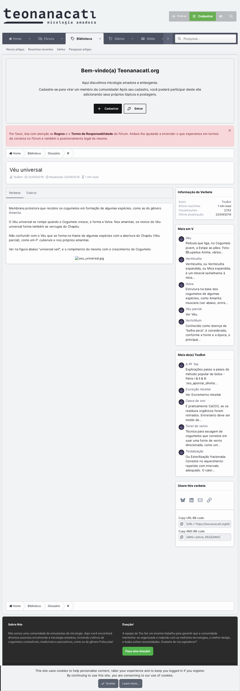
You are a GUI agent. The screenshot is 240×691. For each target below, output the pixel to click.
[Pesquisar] (231, 16)
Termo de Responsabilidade (92, 134)
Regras (59, 134)
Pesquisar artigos (80, 49)
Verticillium (193, 320)
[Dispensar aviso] (229, 131)
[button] (29, 38)
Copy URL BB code (191, 518)
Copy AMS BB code (191, 531)
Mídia (151, 39)
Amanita (15, 212)
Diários (119, 39)
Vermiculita (194, 258)
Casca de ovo (195, 401)
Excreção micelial (198, 389)
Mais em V (186, 229)
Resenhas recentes (40, 49)
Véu (188, 238)
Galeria (31, 193)
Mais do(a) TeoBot (191, 355)
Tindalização (194, 451)
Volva (189, 284)
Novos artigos (15, 49)
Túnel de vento (197, 426)
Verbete (15, 193)
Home (17, 39)
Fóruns (49, 39)
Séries (61, 49)
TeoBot (17, 177)
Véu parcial (194, 309)
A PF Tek (192, 364)
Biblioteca (84, 39)
